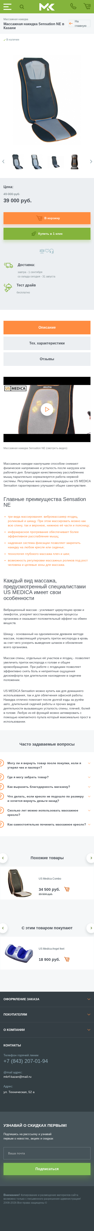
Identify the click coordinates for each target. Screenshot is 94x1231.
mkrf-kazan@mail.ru (17, 1076)
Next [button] (91, 161)
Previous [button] (3, 161)
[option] (18, 159)
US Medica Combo (50, 878)
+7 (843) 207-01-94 (25, 1061)
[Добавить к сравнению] (42, 251)
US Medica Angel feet (51, 948)
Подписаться (47, 1169)
